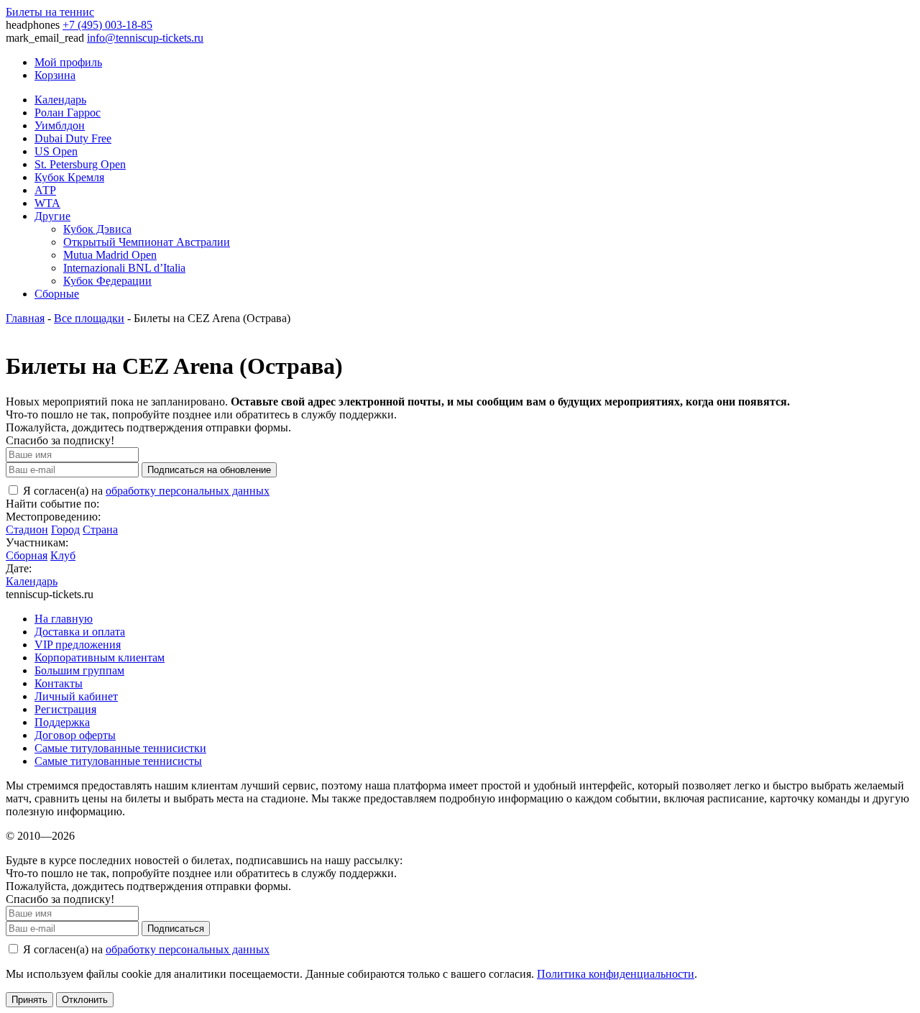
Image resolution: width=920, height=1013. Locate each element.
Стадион (27, 529)
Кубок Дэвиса (97, 229)
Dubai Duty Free (72, 138)
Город (65, 529)
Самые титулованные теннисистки (120, 748)
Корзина (54, 75)
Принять (29, 999)
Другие (52, 216)
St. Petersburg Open (80, 164)
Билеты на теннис (50, 12)
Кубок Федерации (107, 281)
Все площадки (89, 318)
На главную (63, 619)
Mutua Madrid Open (110, 255)
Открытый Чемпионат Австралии (146, 242)
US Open (56, 151)
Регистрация (65, 709)
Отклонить (85, 999)
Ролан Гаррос (67, 112)
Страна (100, 529)
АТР (45, 190)
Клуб (62, 555)
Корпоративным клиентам (99, 657)
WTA (47, 203)
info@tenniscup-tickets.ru (145, 38)
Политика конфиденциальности (615, 974)
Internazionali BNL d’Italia (124, 268)
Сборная (26, 555)
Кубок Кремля (69, 177)
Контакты (58, 683)
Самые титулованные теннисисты (118, 761)
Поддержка (62, 722)
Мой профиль (68, 62)
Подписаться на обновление (209, 469)
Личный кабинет (76, 696)
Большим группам (79, 670)
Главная (25, 318)
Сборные (56, 294)
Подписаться (175, 928)
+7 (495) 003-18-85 (107, 25)
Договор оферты (75, 735)
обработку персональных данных (188, 491)
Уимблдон (59, 125)
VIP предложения (77, 644)
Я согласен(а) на (145, 491)
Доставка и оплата (79, 631)
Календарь (60, 99)
